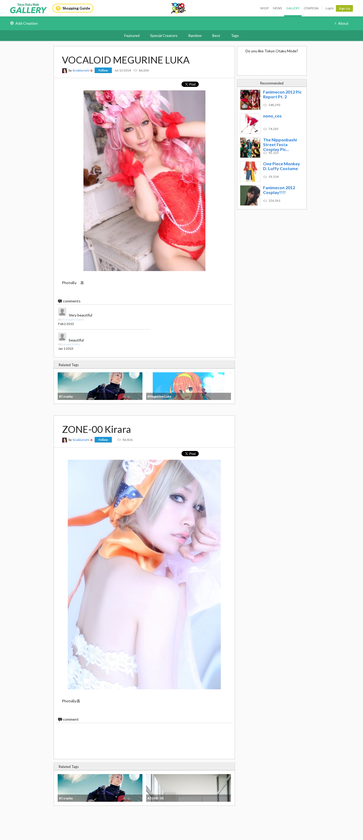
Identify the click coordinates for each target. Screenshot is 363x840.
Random (195, 35)
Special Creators (164, 35)
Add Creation (26, 23)
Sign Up (344, 8)
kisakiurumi (81, 70)
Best (216, 35)
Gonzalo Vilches (71, 344)
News (277, 8)
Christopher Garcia (72, 319)
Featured (132, 35)
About (343, 23)
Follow (103, 70)
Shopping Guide (76, 8)
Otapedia (311, 8)
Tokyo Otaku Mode (179, 8)
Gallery (292, 8)
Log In (330, 8)
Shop (264, 8)
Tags (235, 35)
